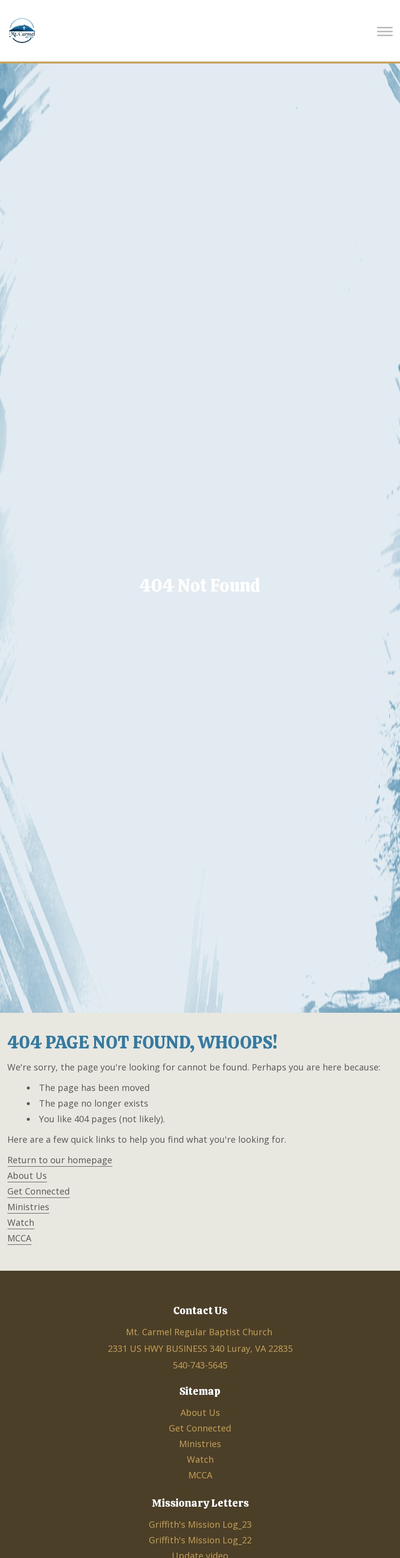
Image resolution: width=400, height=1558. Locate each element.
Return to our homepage (59, 1160)
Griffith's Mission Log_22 (200, 1540)
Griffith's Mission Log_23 (200, 1524)
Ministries (28, 1207)
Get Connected (38, 1191)
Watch (20, 1222)
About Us (27, 1175)
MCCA (19, 1238)
